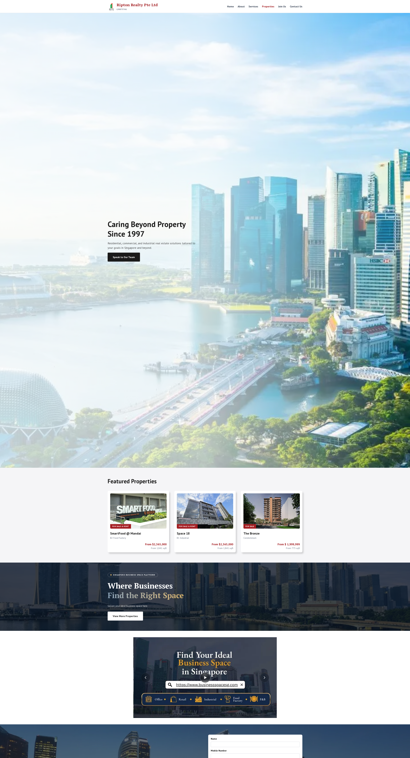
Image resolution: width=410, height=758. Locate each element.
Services (253, 6)
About (241, 6)
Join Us (282, 6)
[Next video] (264, 677)
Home (230, 6)
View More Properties (125, 616)
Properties (268, 6)
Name (214, 738)
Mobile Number (219, 750)
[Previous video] (145, 677)
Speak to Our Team (124, 257)
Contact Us (296, 6)
